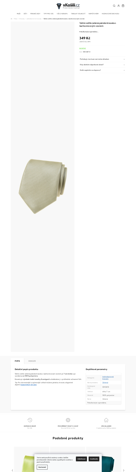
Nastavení (42, 467)
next (123, 470)
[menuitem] (18, 13)
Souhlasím (94, 459)
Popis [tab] (17, 361)
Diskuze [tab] (32, 361)
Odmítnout (81, 459)
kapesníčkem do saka (29, 385)
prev (12, 470)
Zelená (105, 383)
